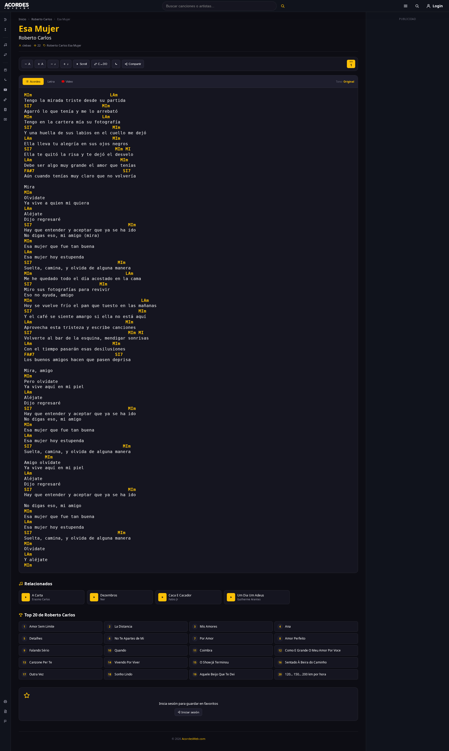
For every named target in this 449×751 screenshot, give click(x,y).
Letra (51, 81)
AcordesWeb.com (193, 739)
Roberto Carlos (41, 19)
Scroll (83, 63)
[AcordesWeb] (23, 6)
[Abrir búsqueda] (417, 6)
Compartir (135, 63)
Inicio (22, 19)
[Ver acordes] (5, 109)
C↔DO (102, 63)
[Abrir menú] (406, 6)
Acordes (35, 81)
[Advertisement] (408, 101)
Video (69, 81)
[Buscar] (282, 6)
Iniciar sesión (190, 712)
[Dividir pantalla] (5, 119)
